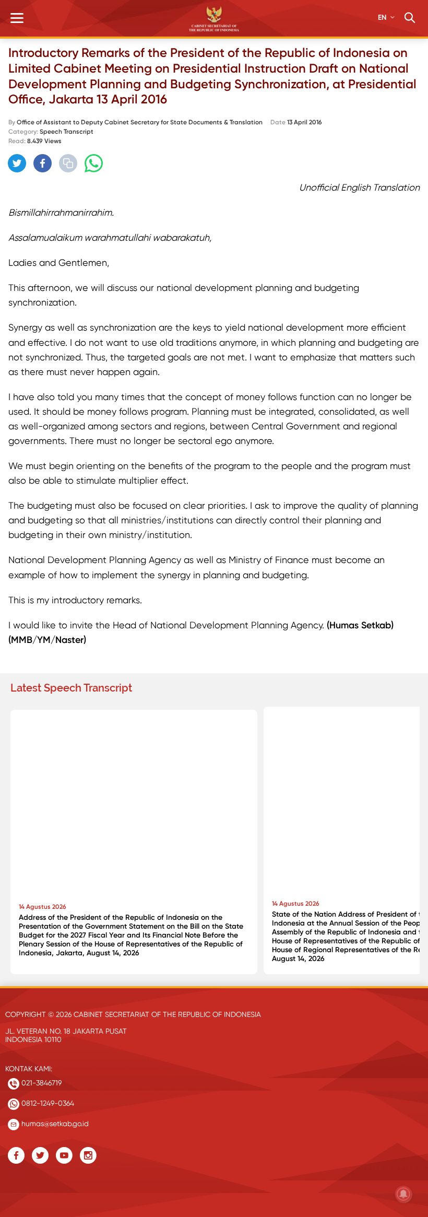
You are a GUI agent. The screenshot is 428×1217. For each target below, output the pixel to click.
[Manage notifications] (403, 1194)
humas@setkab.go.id (54, 1123)
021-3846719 (40, 1083)
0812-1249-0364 (46, 1103)
